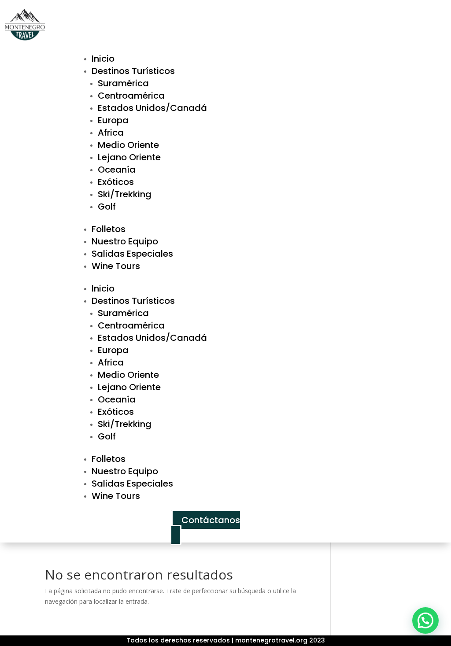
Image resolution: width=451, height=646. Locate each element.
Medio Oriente (128, 145)
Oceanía (117, 169)
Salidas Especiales (132, 253)
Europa (113, 120)
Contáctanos (210, 520)
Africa (111, 132)
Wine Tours (116, 266)
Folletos (109, 229)
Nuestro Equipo (125, 241)
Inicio (103, 58)
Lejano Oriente (129, 157)
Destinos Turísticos (133, 71)
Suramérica (123, 83)
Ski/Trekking (125, 194)
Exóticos (116, 182)
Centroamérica (131, 95)
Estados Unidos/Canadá (152, 108)
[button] (425, 620)
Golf (107, 206)
